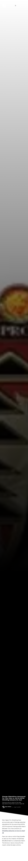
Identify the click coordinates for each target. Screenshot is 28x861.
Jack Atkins (8, 806)
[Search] (20, 5)
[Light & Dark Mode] (16, 6)
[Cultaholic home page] (8, 5)
